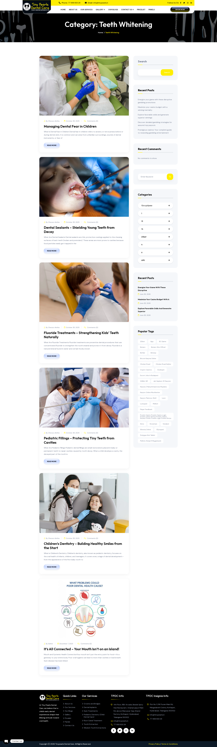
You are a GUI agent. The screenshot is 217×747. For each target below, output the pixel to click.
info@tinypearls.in (100, 3)
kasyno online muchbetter (150, 392)
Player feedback (146, 409)
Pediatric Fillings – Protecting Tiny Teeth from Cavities (79, 440)
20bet (143, 237)
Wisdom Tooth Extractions (95, 728)
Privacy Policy (154, 744)
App (151, 341)
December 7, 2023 (66, 644)
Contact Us (126, 9)
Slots (142, 424)
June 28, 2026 (145, 294)
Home (63, 9)
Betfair (142, 353)
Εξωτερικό (160, 430)
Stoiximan (153, 424)
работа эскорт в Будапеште (150, 441)
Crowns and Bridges (92, 704)
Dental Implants (90, 707)
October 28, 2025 (72, 121)
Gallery (99, 9)
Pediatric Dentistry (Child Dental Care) (94, 715)
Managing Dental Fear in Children (70, 126)
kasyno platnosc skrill (148, 398)
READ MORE (51, 145)
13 (142, 221)
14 (142, 229)
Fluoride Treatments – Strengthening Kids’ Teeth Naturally (81, 335)
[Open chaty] (6, 741)
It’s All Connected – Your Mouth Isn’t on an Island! (81, 649)
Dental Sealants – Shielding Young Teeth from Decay (79, 229)
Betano (142, 347)
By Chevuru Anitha (52, 121)
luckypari (143, 404)
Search (142, 61)
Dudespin (160, 370)
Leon (164, 398)
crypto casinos (146, 370)
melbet (155, 404)
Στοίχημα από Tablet (147, 435)
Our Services (86, 9)
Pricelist (141, 9)
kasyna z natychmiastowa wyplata (153, 387)
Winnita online (145, 430)
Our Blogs (113, 9)
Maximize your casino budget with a (153, 299)
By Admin (49, 644)
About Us (73, 9)
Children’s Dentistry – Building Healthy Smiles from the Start (83, 545)
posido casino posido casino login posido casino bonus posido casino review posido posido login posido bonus (155, 416)
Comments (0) (92, 121)
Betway (153, 353)
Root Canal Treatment (93, 720)
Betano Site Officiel (158, 347)
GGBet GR (144, 381)
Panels (152, 9)
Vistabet (166, 424)
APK (143, 260)
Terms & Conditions (169, 744)
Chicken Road (145, 364)
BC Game (162, 341)
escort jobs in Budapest (149, 375)
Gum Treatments (91, 711)
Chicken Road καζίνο (163, 364)
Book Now (180, 9)
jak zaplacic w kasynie (162, 381)
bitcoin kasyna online (148, 358)
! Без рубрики (146, 205)
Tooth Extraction (91, 724)
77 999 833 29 (74, 3)
